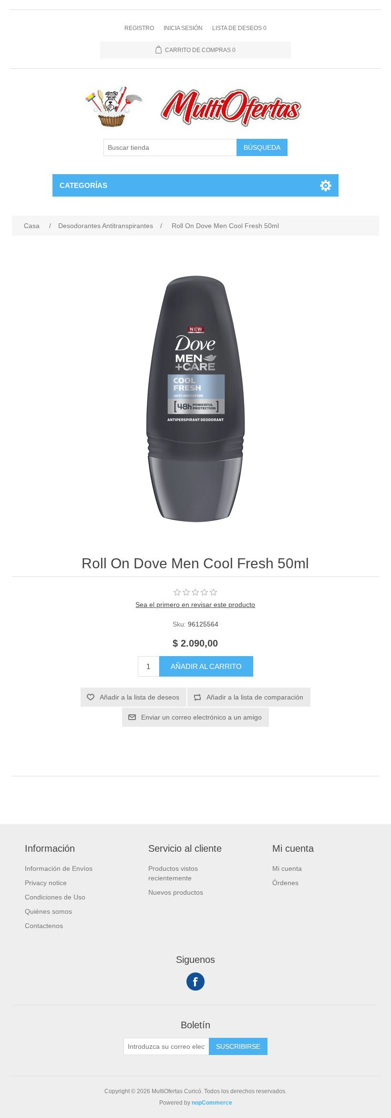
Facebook (195, 981)
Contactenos (44, 926)
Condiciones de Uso (55, 897)
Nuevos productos (175, 892)
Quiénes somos (48, 911)
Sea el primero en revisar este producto (195, 604)
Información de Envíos (59, 868)
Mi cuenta (287, 868)
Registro (139, 28)
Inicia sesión (183, 28)
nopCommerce (212, 1102)
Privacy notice (46, 883)
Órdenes (285, 883)
